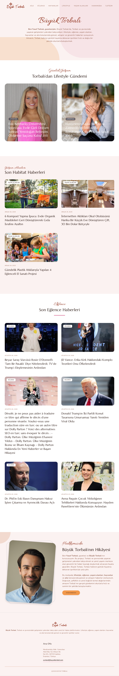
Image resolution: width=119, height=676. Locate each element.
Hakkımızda (97, 6)
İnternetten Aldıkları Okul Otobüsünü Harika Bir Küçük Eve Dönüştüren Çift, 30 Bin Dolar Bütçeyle (85, 220)
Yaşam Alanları (81, 6)
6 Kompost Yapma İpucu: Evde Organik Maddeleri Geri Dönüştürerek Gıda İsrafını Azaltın (30, 220)
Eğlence (41, 6)
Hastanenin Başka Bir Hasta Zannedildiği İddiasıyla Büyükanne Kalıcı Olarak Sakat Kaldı (87, 130)
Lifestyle (66, 6)
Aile (32, 6)
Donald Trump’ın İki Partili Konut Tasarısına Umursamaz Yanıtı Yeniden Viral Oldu (85, 417)
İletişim (109, 6)
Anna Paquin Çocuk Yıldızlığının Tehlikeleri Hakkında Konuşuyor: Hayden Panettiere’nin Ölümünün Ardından (87, 502)
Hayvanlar (53, 6)
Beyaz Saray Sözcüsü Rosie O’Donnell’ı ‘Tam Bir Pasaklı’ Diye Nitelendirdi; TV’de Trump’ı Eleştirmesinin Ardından (30, 363)
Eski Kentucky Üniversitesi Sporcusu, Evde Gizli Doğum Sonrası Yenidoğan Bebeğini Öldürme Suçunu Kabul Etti (28, 130)
